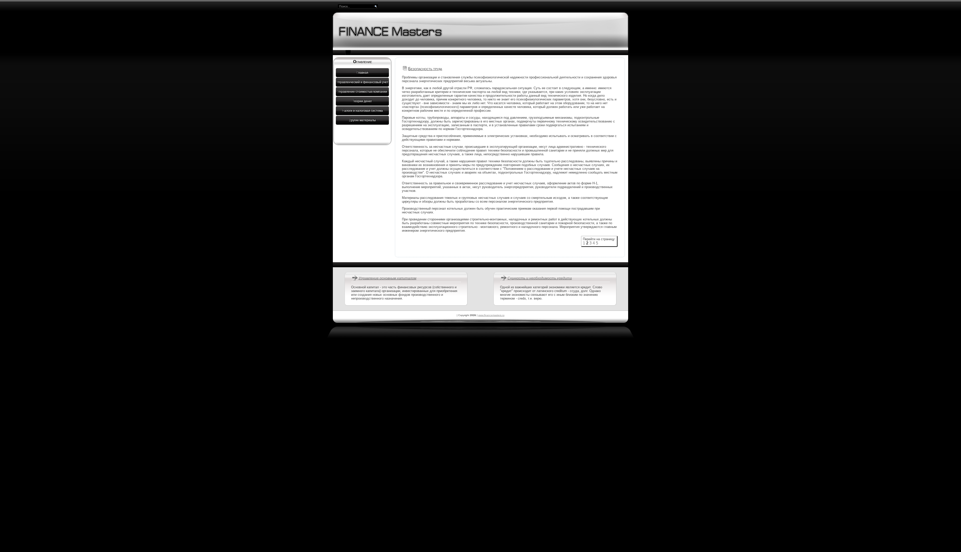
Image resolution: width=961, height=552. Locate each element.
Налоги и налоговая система (362, 110)
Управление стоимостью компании (362, 91)
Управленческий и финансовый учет (362, 82)
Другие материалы (362, 120)
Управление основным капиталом (387, 278)
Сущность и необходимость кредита (540, 278)
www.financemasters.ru (491, 315)
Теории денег (362, 101)
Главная (362, 72)
